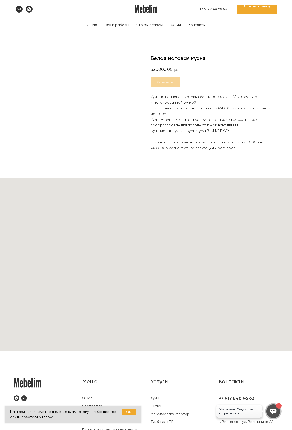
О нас (92, 25)
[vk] (19, 9)
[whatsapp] (29, 9)
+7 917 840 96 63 (213, 9)
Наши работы (117, 25)
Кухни (155, 398)
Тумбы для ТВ (162, 422)
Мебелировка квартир (170, 414)
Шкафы (157, 406)
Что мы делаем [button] (149, 25)
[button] (257, 9)
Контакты (197, 25)
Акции (175, 25)
